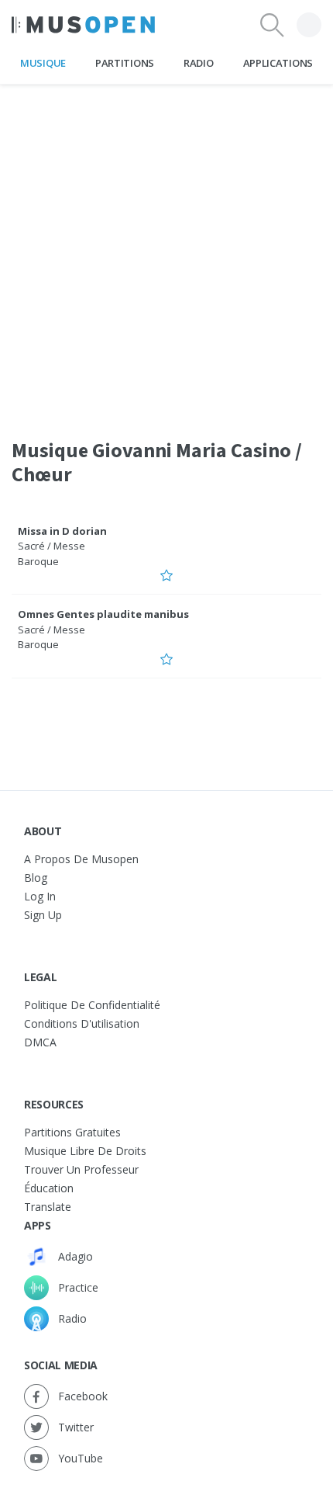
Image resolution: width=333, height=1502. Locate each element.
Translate (47, 1206)
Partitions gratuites (72, 1132)
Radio (198, 63)
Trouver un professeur (81, 1169)
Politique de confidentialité (92, 1004)
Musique (43, 63)
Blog (35, 877)
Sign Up (43, 914)
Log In (40, 896)
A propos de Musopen (81, 859)
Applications (278, 63)
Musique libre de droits (85, 1150)
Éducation (49, 1188)
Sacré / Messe (51, 546)
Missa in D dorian (62, 531)
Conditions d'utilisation (81, 1023)
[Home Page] (83, 24)
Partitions (124, 63)
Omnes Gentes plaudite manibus (103, 614)
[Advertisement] (166, 251)
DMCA (40, 1042)
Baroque (38, 561)
